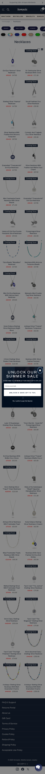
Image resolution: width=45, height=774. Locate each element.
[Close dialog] (40, 370)
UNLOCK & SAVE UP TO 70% (22, 392)
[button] (38, 767)
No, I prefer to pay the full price (22, 401)
